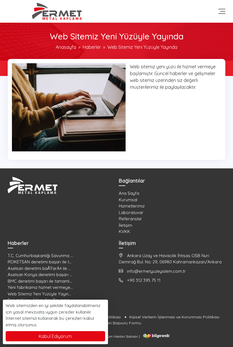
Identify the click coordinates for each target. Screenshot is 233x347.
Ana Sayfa (129, 193)
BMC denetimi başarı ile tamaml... (40, 281)
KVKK (124, 231)
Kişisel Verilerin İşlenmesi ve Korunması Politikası (174, 317)
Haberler (92, 47)
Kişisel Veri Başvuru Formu (116, 322)
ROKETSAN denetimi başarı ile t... (40, 262)
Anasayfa (66, 47)
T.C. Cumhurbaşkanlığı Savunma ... (40, 255)
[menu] (222, 11)
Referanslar (130, 218)
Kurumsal (128, 199)
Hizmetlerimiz (132, 206)
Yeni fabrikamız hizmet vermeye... (40, 287)
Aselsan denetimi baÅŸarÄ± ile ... (39, 268)
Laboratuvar (131, 212)
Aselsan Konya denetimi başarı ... (40, 274)
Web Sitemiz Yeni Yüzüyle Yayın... (39, 294)
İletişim (125, 225)
